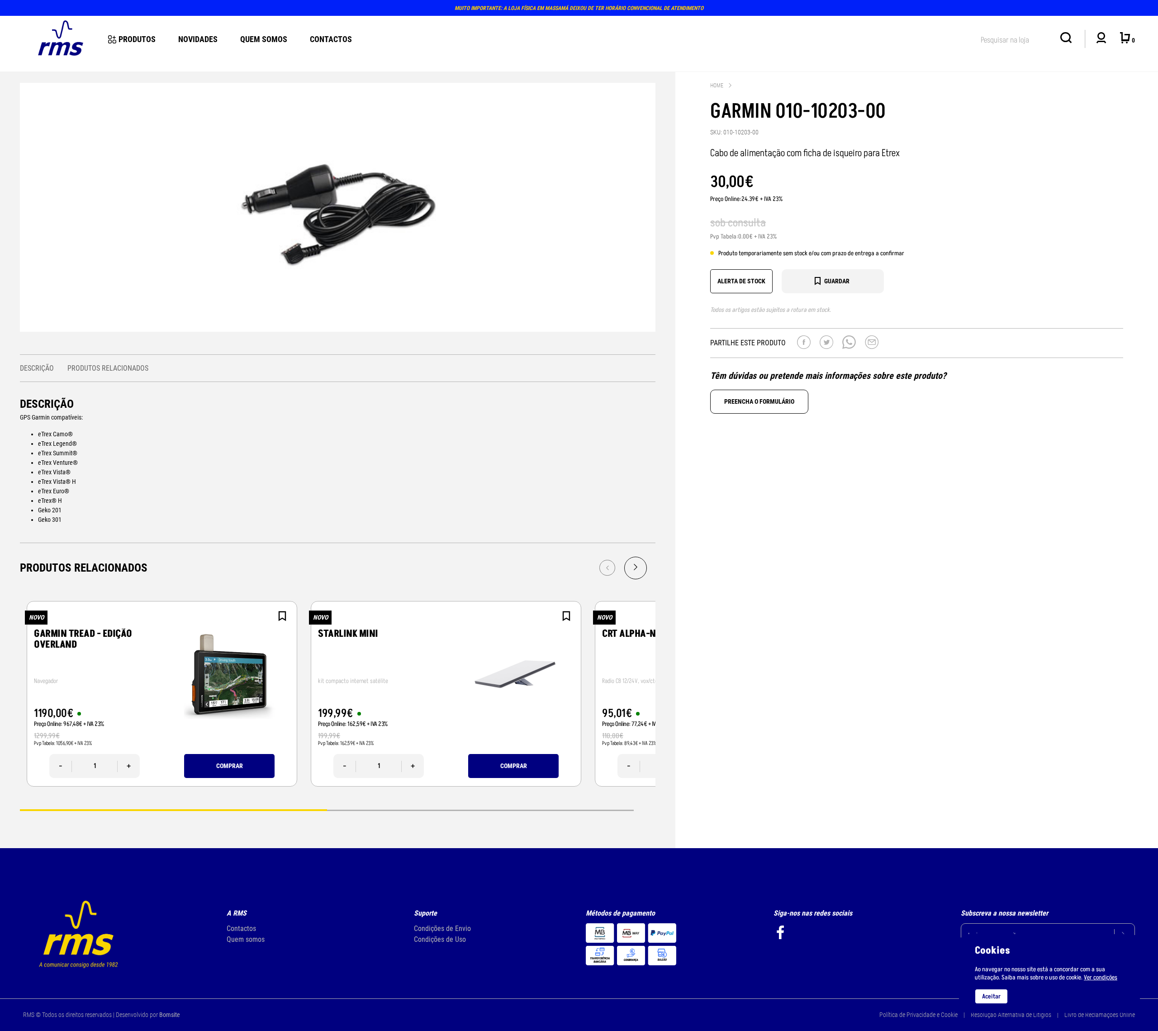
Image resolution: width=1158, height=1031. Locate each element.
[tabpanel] (162, 694)
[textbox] (1016, 38)
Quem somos (246, 939)
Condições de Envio (442, 928)
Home (716, 85)
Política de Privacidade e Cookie (918, 1014)
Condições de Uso (440, 939)
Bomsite (169, 1014)
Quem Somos (263, 39)
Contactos (331, 39)
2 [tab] (480, 809)
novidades (198, 39)
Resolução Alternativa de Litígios (1011, 1014)
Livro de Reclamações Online (1099, 1014)
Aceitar (991, 996)
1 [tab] (173, 809)
